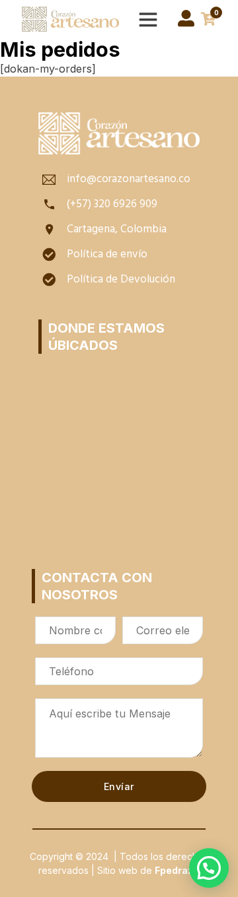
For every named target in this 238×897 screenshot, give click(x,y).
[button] (209, 868)
